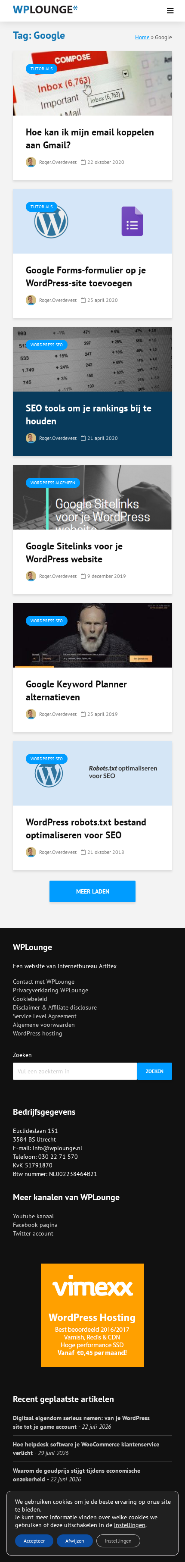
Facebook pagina (35, 1225)
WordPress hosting (37, 1033)
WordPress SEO (47, 345)
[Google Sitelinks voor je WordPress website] (92, 496)
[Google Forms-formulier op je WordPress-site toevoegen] (92, 220)
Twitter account (33, 1233)
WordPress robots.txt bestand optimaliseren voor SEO (86, 828)
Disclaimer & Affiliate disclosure (55, 1007)
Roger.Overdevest (57, 162)
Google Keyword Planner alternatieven (76, 690)
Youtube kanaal (33, 1216)
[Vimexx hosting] (92, 1315)
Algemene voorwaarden (44, 1025)
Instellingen (118, 1540)
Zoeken (22, 1055)
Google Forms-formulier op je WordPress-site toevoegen (86, 276)
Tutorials (41, 69)
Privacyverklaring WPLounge (50, 990)
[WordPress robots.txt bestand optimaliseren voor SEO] (92, 772)
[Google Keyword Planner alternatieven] (92, 634)
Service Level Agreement (45, 1016)
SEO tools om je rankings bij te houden (88, 414)
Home (142, 37)
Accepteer (34, 1540)
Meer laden (92, 891)
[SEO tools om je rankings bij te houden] (92, 358)
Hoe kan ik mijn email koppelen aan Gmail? (90, 138)
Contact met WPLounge (43, 981)
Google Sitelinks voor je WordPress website (74, 552)
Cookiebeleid (30, 999)
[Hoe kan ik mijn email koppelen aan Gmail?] (92, 82)
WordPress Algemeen (53, 483)
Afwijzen (74, 1540)
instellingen (129, 1525)
